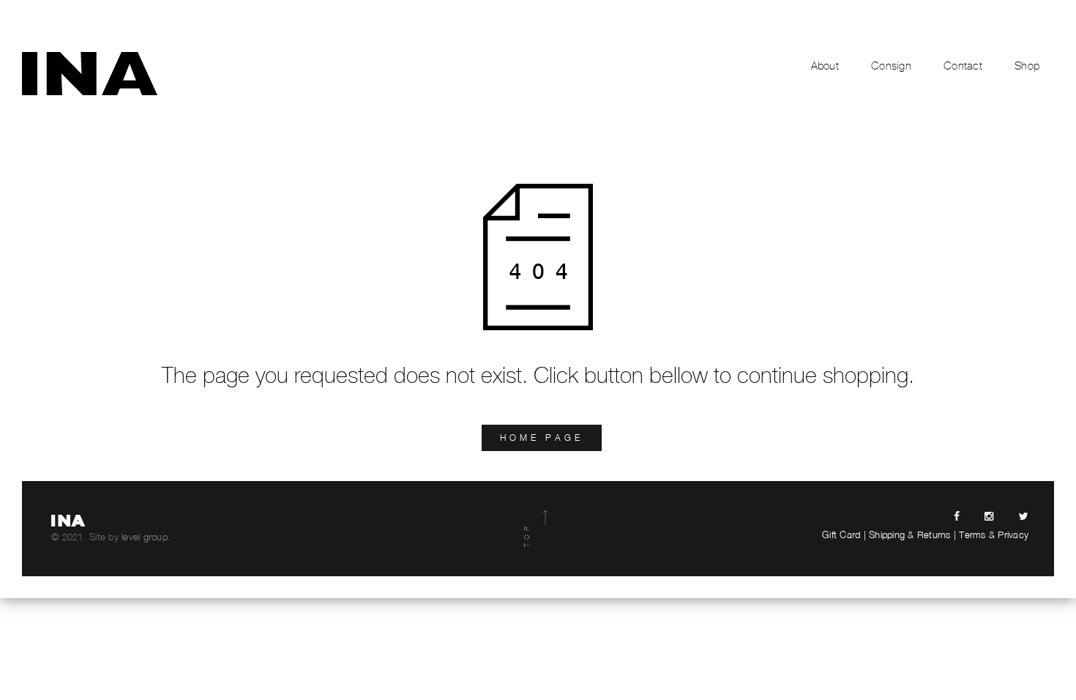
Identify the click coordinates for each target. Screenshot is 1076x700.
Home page (541, 437)
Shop (1027, 65)
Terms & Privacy (993, 534)
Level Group (145, 537)
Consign (891, 65)
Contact (963, 65)
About (825, 65)
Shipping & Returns (910, 534)
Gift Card (841, 534)
